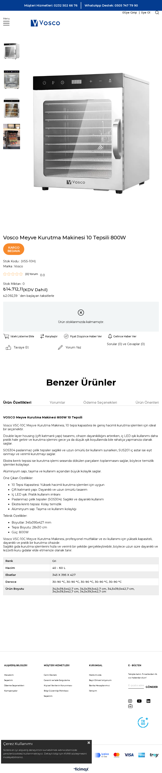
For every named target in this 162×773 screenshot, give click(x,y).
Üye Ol (145, 12)
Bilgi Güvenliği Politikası (56, 691)
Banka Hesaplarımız (99, 685)
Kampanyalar (11, 691)
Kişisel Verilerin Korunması (58, 685)
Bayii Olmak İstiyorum (100, 680)
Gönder (152, 687)
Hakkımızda (95, 675)
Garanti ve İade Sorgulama (57, 680)
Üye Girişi (130, 12)
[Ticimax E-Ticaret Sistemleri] (81, 770)
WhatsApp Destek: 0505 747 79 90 (111, 5)
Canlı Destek (50, 675)
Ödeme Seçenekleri (100, 403)
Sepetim (8, 680)
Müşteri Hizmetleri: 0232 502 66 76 (50, 5)
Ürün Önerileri (147, 403)
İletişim (93, 691)
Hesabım (9, 675)
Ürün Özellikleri (17, 403)
